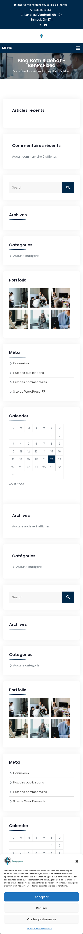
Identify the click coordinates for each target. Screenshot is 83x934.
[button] (77, 861)
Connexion (21, 363)
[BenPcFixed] (41, 36)
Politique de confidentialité (39, 928)
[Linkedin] (45, 25)
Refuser (41, 908)
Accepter (42, 897)
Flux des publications (28, 373)
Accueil (38, 71)
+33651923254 (43, 10)
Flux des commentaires (30, 382)
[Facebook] (40, 25)
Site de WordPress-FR (29, 391)
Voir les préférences (41, 919)
